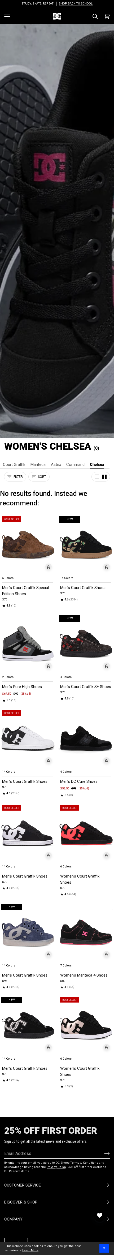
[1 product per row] (97, 477)
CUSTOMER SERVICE (22, 1185)
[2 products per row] (104, 477)
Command (75, 464)
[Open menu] (7, 16)
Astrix (56, 464)
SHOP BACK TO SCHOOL (76, 3)
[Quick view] (48, 567)
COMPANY (13, 1219)
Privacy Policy (56, 1167)
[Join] (103, 1153)
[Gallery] (28, 544)
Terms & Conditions (84, 1162)
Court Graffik (14, 464)
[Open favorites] (99, 1215)
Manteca (38, 464)
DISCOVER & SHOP (20, 1202)
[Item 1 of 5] (28, 544)
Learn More (30, 1250)
